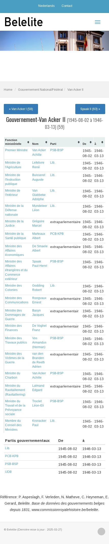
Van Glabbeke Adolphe (39, 195)
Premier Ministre (16, 150)
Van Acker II (75, 89)
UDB (8, 472)
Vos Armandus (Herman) (39, 342)
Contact (67, 6)
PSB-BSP (56, 150)
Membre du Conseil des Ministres (13, 425)
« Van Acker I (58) (21, 109)
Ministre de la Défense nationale (14, 210)
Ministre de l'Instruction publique (13, 179)
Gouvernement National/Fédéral (40, 89)
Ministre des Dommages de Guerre (15, 315)
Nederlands (46, 6)
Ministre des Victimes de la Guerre (14, 358)
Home (8, 89)
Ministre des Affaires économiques (14, 250)
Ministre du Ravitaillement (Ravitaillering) (15, 390)
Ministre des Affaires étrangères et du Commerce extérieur (16, 270)
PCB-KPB (57, 234)
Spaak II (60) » (90, 109)
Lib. (52, 162)
